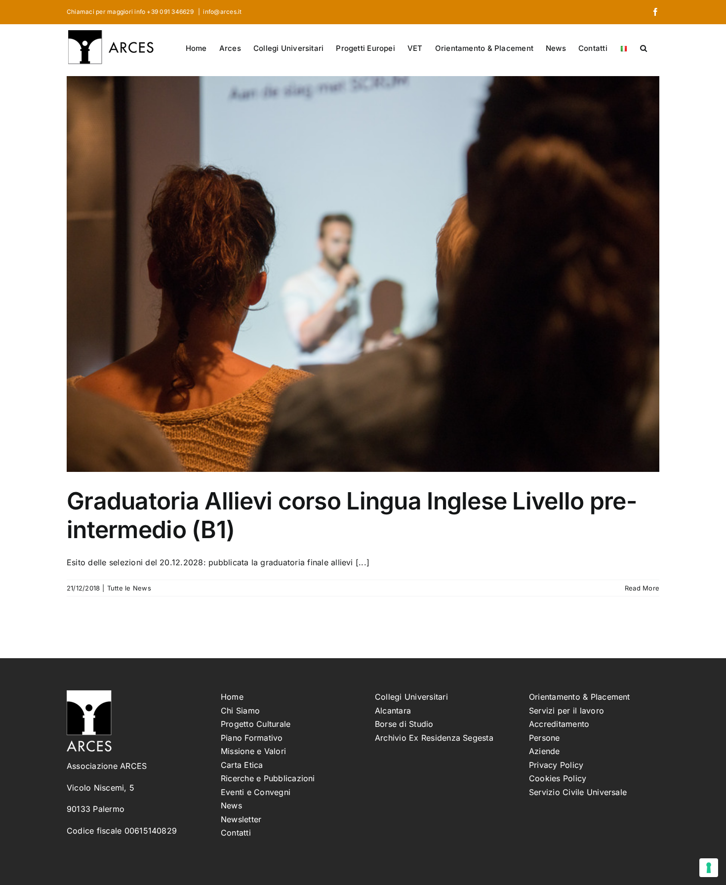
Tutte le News (129, 588)
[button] (643, 47)
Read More (642, 588)
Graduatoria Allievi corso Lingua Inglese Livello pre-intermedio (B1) (352, 515)
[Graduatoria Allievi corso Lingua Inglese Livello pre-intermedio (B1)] (363, 274)
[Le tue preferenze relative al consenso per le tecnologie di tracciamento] (708, 867)
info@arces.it (222, 11)
